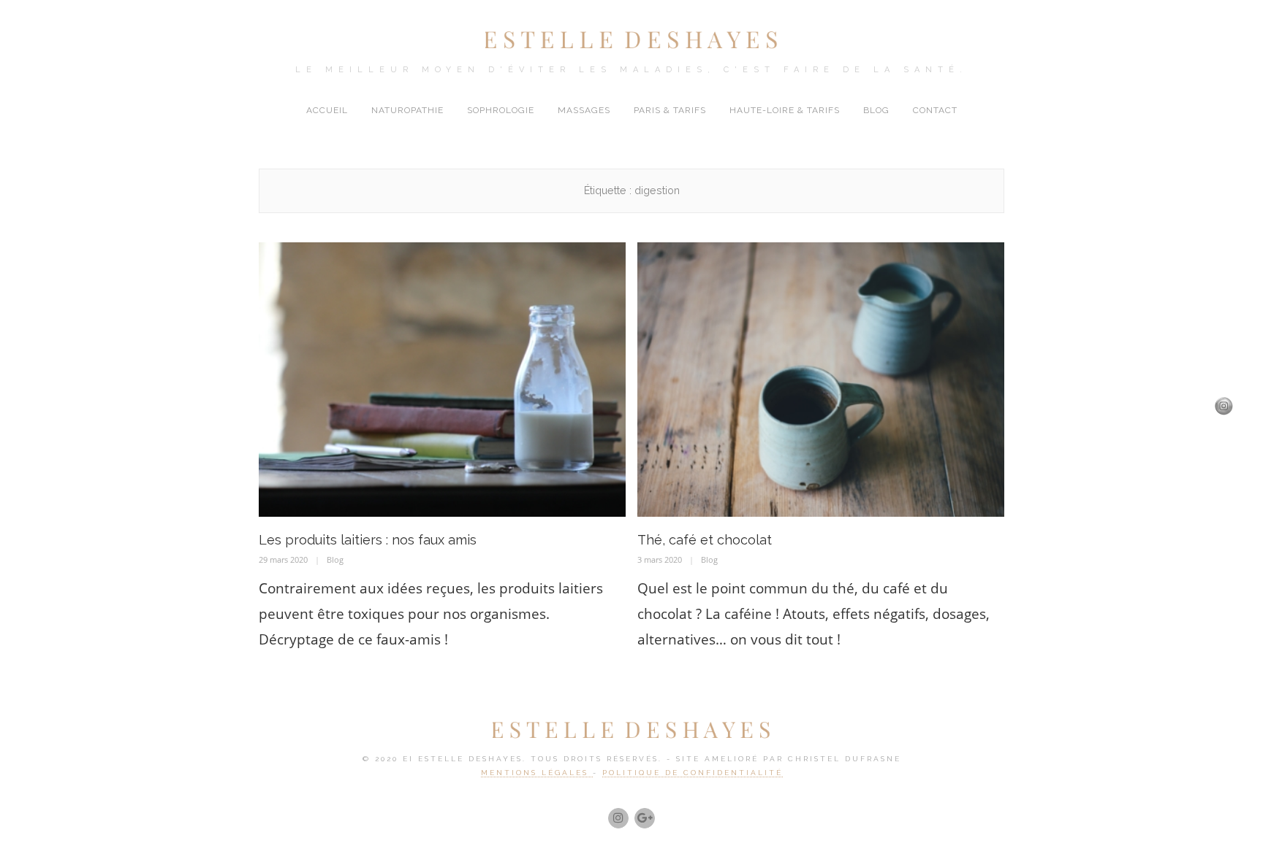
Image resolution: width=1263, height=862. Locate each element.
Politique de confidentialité (692, 773)
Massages (584, 110)
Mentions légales (537, 773)
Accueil (327, 110)
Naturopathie (407, 110)
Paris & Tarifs (670, 110)
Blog (876, 110)
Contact (935, 110)
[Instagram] (618, 818)
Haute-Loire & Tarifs (784, 110)
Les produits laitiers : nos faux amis (368, 539)
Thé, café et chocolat (704, 539)
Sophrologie (500, 110)
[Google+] (644, 818)
